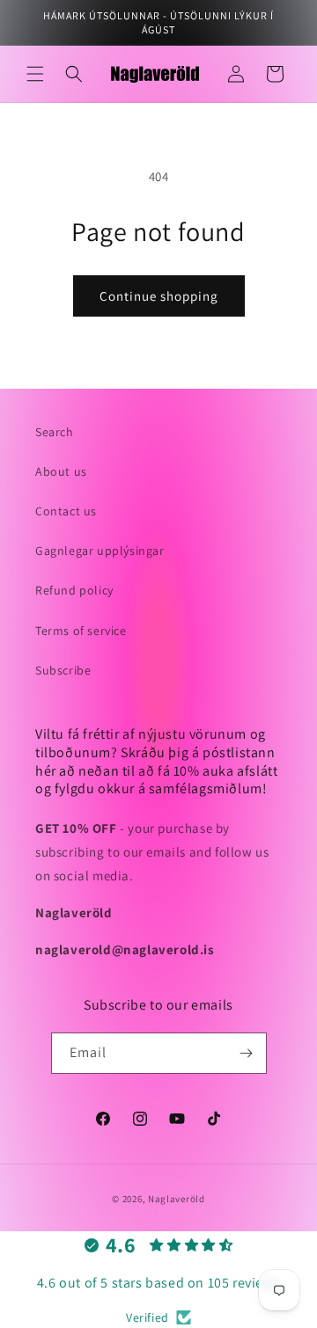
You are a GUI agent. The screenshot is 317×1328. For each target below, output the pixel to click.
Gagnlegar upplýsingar (100, 550)
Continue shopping (159, 296)
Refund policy (74, 590)
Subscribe (63, 670)
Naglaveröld (176, 1199)
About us (61, 471)
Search (54, 432)
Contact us (66, 511)
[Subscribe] (246, 1053)
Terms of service (81, 630)
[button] (35, 74)
